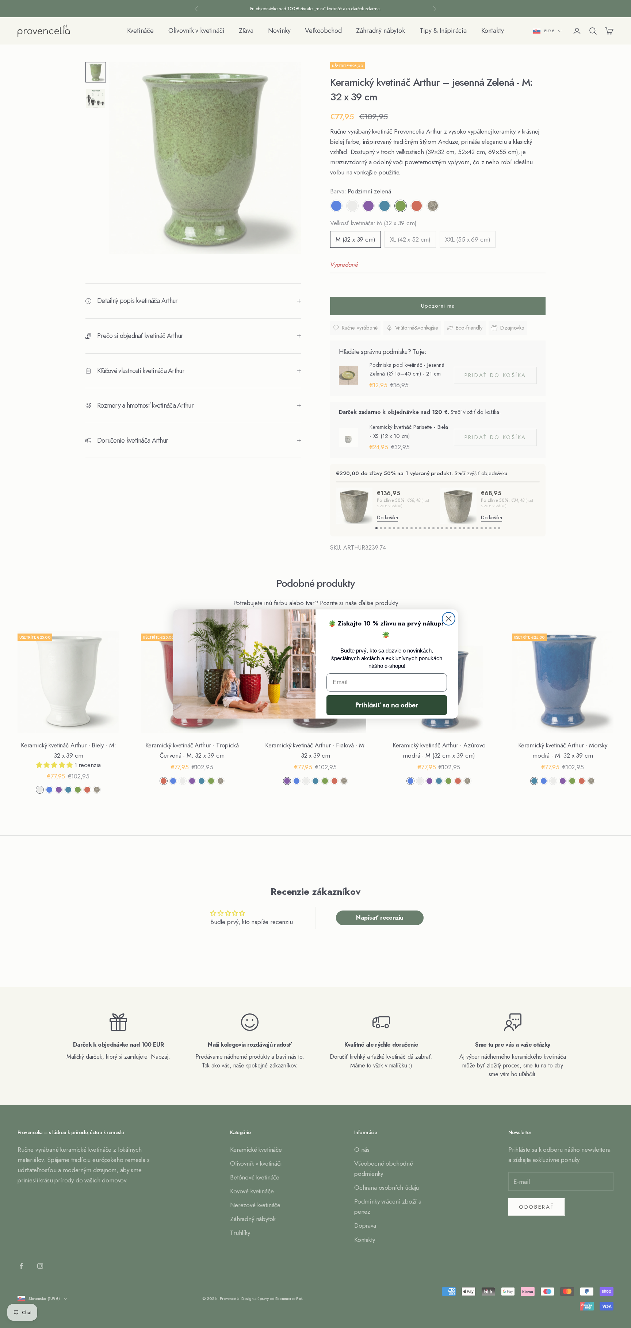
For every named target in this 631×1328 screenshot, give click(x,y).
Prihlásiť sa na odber (386, 705)
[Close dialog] (448, 618)
